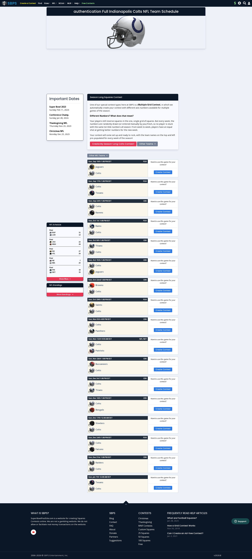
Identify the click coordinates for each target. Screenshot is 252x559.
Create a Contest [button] (28, 3)
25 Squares (143, 533)
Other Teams (146, 143)
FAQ (111, 525)
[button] (249, 3)
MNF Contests (145, 525)
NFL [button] (53, 3)
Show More (63, 279)
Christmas (143, 518)
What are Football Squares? (182, 518)
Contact (113, 522)
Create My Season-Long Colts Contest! (113, 143)
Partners (113, 536)
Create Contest (163, 172)
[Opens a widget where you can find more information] (240, 521)
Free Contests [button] (88, 3)
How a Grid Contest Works (181, 525)
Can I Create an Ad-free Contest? (185, 533)
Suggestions (115, 540)
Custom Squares (146, 529)
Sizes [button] (46, 3)
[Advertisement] (126, 72)
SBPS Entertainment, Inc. (56, 555)
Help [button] (76, 3)
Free (140, 544)
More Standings (64, 294)
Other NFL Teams (97, 155)
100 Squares (144, 540)
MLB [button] (69, 3)
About (112, 529)
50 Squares (143, 536)
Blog (111, 518)
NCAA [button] (61, 3)
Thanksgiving (145, 522)
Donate (113, 533)
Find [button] (40, 3)
